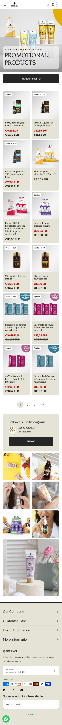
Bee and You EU (21, 657)
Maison (8, 49)
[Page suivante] (42, 404)
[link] (12, 430)
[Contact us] (6, 719)
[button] (5, 5)
